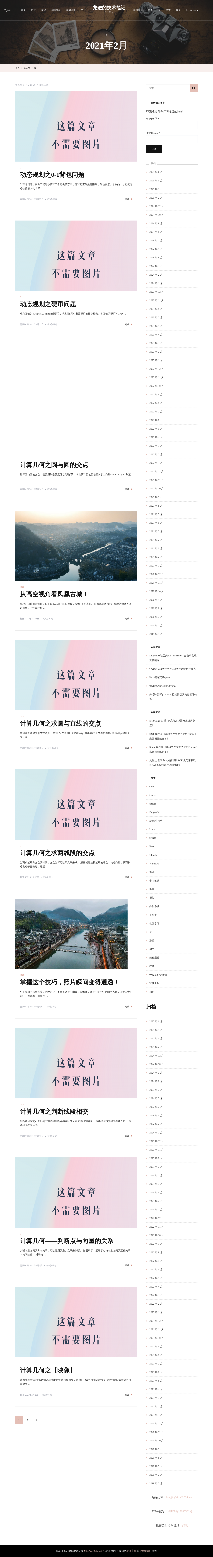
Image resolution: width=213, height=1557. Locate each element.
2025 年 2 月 (155, 197)
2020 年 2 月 (155, 625)
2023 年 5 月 (155, 326)
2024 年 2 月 (155, 274)
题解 (151, 992)
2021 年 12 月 (156, 471)
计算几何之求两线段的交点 (57, 817)
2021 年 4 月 (155, 540)
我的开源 (71, 10)
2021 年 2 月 (155, 557)
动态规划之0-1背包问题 (52, 174)
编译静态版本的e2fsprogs (162, 686)
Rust (151, 846)
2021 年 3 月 (155, 548)
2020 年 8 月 (155, 608)
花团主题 (131, 1550)
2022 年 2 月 (155, 454)
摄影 (150, 10)
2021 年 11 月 (156, 480)
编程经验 (56, 10)
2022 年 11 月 (156, 377)
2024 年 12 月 (156, 206)
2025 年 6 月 (155, 172)
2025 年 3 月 (155, 189)
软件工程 (154, 983)
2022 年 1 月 (155, 463)
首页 (23, 10)
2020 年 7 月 (155, 617)
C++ (22, 168)
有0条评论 (52, 200)
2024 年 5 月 (155, 249)
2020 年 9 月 (155, 600)
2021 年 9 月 (155, 497)
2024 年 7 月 (155, 240)
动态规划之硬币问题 (48, 303)
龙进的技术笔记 (109, 7)
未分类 (153, 915)
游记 (43, 10)
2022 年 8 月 (155, 403)
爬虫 (151, 949)
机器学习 (154, 923)
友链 (178, 10)
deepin (152, 803)
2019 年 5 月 (155, 634)
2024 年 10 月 (156, 214)
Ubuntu (153, 855)
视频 (151, 966)
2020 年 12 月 (156, 574)
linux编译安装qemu (159, 677)
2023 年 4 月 (155, 334)
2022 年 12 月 (156, 369)
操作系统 (154, 906)
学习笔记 (138, 10)
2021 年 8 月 (155, 505)
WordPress (145, 1550)
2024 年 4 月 (155, 257)
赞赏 (168, 10)
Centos (152, 795)
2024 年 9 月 (155, 223)
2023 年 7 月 (155, 317)
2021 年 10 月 (156, 488)
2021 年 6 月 (155, 522)
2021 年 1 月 (155, 565)
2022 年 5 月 (155, 428)
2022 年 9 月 (155, 394)
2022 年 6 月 (155, 420)
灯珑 (185, 1525)
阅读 (127, 199)
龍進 (151, 734)
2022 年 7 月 (155, 411)
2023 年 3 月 (155, 343)
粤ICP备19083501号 (180, 1511)
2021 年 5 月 (155, 531)
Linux (152, 829)
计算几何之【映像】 (48, 1334)
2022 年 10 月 (156, 386)
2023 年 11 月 (156, 300)
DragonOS (154, 812)
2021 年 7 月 (155, 514)
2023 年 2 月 (155, 351)
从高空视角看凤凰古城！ (54, 558)
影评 (33, 10)
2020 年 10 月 (156, 591)
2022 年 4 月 (155, 437)
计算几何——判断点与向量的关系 (67, 1205)
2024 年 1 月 (155, 283)
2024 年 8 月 (155, 232)
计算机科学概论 (158, 974)
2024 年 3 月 (155, 266)
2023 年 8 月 (155, 309)
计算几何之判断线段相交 (54, 1075)
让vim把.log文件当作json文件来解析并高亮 (172, 669)
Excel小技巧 (155, 820)
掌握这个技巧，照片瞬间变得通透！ (70, 946)
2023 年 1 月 (155, 360)
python (152, 837)
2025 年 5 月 (155, 180)
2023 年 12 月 (156, 291)
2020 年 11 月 (156, 582)
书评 (83, 10)
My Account (192, 10)
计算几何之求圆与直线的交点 (60, 687)
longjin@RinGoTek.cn (179, 1497)
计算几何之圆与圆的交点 (54, 429)
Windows (154, 863)
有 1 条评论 (52, 713)
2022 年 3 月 (155, 445)
